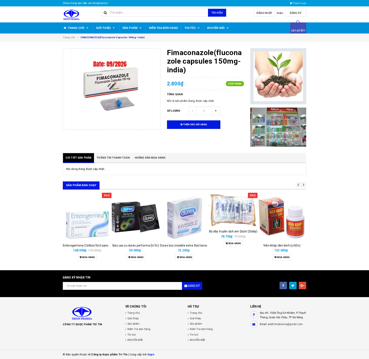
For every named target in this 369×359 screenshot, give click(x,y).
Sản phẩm (130, 27)
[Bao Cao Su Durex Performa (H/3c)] (135, 217)
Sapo (150, 354)
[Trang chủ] (80, 14)
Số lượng (173, 110)
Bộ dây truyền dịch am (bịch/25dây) (233, 231)
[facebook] (283, 285)
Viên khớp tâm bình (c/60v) (281, 245)
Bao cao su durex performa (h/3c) (136, 245)
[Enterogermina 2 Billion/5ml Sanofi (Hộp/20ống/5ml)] (87, 217)
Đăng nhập (264, 13)
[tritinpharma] (91, 313)
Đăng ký (296, 13)
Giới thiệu (104, 27)
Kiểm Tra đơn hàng (163, 27)
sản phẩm (298, 30)
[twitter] (293, 285)
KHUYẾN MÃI (216, 27)
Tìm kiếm (217, 12)
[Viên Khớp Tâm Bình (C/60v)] (282, 217)
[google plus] (302, 285)
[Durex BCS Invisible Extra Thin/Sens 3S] (184, 217)
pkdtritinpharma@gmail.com (285, 324)
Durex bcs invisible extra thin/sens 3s (185, 245)
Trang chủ (76, 27)
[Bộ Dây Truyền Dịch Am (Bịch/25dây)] (233, 210)
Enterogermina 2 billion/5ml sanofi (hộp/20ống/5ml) (99, 245)
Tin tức (190, 27)
